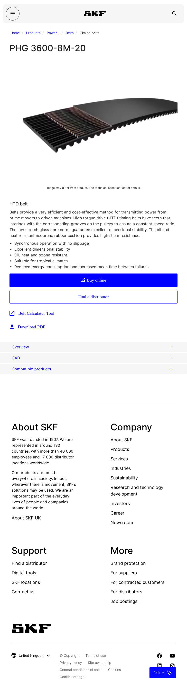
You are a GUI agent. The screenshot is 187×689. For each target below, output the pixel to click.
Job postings (124, 601)
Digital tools (24, 572)
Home (15, 33)
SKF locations (26, 582)
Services (119, 458)
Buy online (96, 280)
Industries (121, 468)
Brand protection (128, 563)
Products (33, 33)
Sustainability (124, 477)
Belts (70, 33)
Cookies (114, 670)
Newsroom (122, 522)
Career (117, 513)
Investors (120, 503)
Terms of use (95, 655)
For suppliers (124, 572)
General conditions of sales (81, 670)
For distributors (126, 591)
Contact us (23, 591)
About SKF (121, 439)
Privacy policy (71, 662)
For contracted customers (137, 582)
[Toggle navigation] (12, 13)
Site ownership (99, 662)
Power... (53, 33)
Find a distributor (93, 296)
